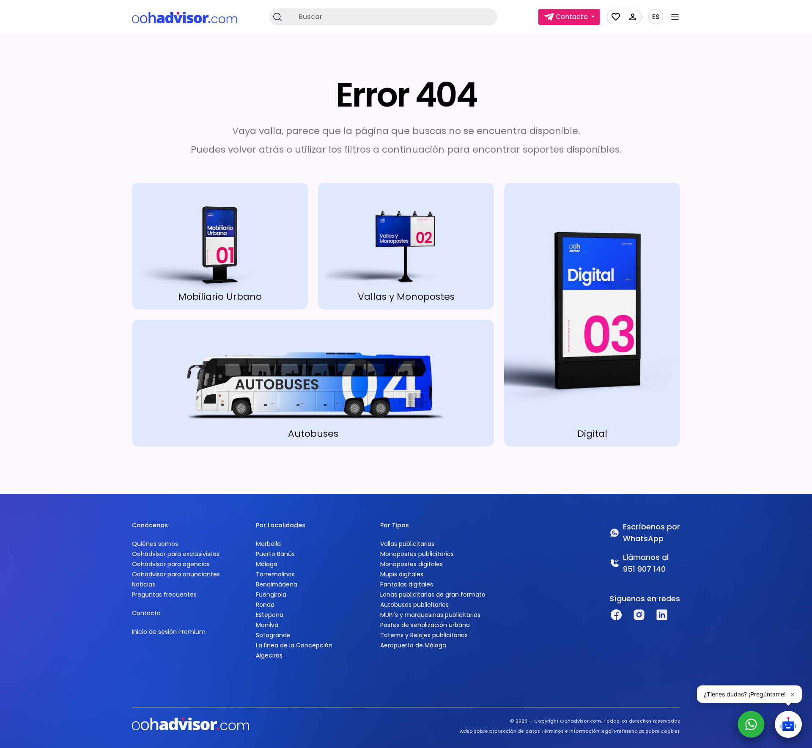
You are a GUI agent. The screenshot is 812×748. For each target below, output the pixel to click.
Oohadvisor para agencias (171, 564)
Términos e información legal (577, 731)
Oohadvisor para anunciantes (176, 574)
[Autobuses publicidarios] (313, 383)
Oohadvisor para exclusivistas (175, 554)
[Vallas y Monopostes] (406, 246)
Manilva (267, 625)
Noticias (143, 584)
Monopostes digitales (411, 564)
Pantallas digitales (406, 584)
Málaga (266, 564)
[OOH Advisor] (184, 17)
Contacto (146, 613)
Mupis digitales (401, 574)
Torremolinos (275, 574)
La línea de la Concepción (294, 645)
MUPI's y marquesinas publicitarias (430, 615)
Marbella (268, 544)
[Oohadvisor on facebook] (616, 615)
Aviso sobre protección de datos (500, 731)
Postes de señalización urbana (425, 625)
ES (656, 17)
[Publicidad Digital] (592, 315)
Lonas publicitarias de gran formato (433, 594)
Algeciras (269, 655)
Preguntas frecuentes (164, 594)
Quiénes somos (155, 544)
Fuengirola (271, 594)
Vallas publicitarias (407, 544)
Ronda (265, 604)
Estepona (269, 615)
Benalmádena (276, 584)
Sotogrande (273, 635)
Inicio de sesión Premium (169, 631)
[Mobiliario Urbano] (220, 246)
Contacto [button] (572, 17)
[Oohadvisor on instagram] (639, 615)
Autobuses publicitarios (414, 604)
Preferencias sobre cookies (647, 731)
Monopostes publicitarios (417, 554)
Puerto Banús (275, 554)
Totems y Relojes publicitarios (424, 635)
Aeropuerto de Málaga (413, 645)
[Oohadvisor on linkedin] (662, 615)
